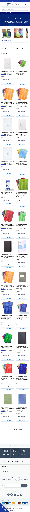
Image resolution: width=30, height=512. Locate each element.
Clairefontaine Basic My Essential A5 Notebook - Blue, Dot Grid (22, 408)
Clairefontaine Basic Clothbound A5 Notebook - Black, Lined (7, 256)
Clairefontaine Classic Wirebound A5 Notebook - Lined (7, 378)
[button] (28, 35)
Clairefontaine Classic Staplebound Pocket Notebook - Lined (21, 73)
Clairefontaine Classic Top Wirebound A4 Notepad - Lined (6, 317)
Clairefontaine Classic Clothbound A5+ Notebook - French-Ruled (7, 347)
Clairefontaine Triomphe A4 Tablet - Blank (7, 133)
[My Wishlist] (23, 4)
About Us (5, 467)
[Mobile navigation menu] (2, 4)
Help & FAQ (5, 471)
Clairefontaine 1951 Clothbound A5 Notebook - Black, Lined (22, 286)
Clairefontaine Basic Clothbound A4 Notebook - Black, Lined (22, 347)
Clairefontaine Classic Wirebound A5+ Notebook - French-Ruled (22, 317)
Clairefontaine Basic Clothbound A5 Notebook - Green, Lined (7, 408)
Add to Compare (6, 79)
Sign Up (24, 486)
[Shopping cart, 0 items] (26, 4)
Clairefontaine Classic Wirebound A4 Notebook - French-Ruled (7, 103)
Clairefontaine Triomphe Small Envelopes (22, 255)
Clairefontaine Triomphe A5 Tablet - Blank (7, 72)
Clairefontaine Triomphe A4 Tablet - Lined (7, 162)
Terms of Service (11, 510)
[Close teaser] (9, 510)
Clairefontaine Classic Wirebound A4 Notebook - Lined (22, 103)
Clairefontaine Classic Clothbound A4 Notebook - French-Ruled (7, 225)
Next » (20, 429)
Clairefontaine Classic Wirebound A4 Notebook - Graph (7, 286)
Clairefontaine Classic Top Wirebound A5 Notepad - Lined (21, 225)
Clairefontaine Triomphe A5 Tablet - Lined (22, 133)
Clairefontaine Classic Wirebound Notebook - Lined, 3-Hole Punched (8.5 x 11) (21, 194)
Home (3, 12)
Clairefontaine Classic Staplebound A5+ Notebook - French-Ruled (22, 163)
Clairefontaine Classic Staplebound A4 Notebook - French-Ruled (22, 378)
